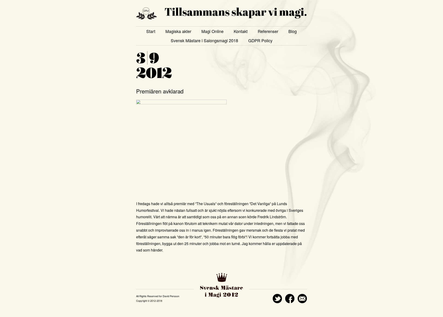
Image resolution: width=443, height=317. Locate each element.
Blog (292, 31)
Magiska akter (178, 31)
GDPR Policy (260, 40)
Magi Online (212, 31)
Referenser (268, 31)
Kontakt (241, 31)
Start (150, 31)
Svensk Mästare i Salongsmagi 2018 (204, 40)
